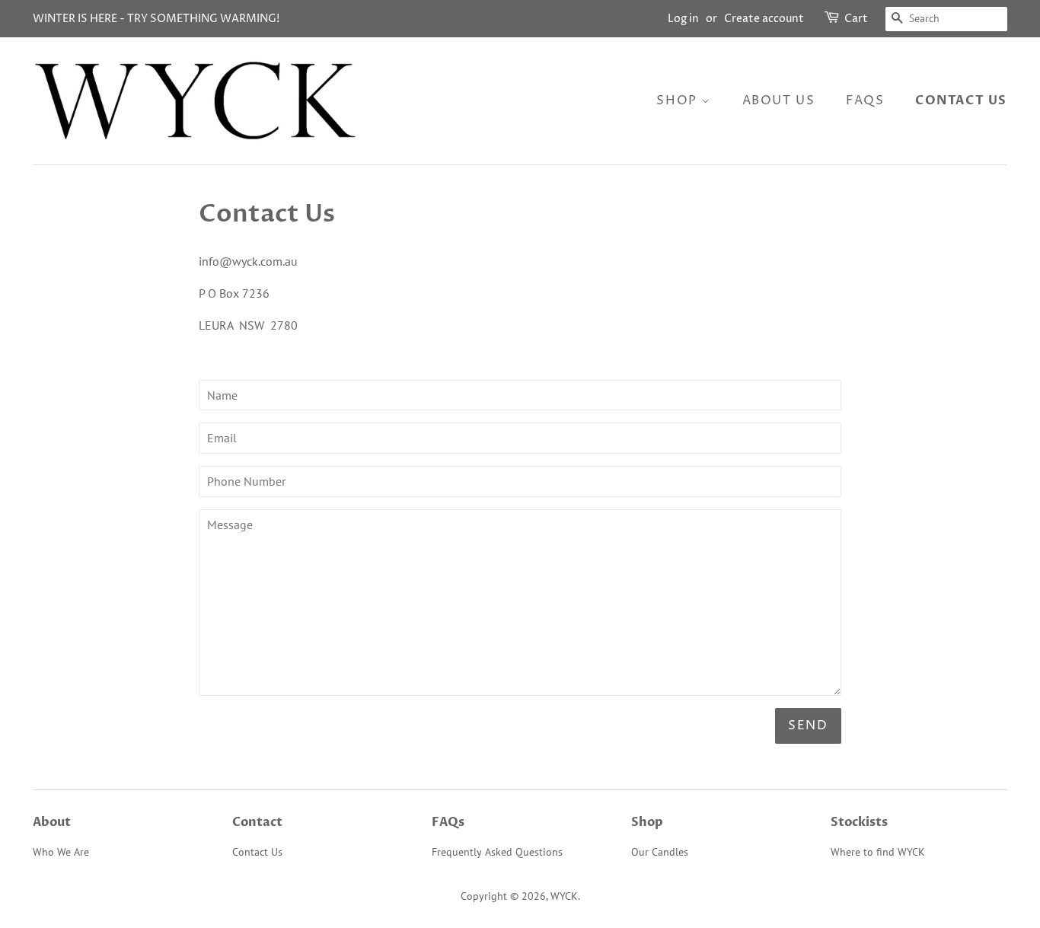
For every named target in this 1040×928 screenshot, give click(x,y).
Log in (683, 18)
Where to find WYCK (878, 852)
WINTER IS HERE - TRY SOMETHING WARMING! (156, 18)
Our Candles (659, 852)
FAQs (865, 100)
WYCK (564, 896)
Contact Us (961, 100)
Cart (856, 18)
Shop (678, 100)
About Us (778, 100)
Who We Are (61, 852)
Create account (764, 18)
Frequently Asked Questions (497, 852)
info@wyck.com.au (248, 261)
